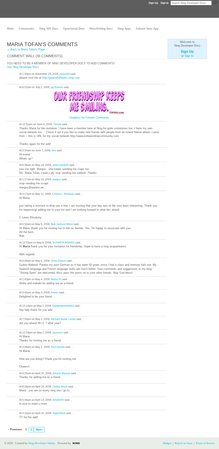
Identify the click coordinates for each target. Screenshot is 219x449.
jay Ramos (57, 87)
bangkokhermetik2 (63, 305)
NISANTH (58, 399)
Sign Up (153, 3)
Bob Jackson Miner (62, 224)
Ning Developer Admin (41, 443)
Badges (167, 443)
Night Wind (59, 413)
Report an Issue (183, 443)
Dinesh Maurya (61, 373)
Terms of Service (205, 443)
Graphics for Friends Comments (89, 117)
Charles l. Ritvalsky (63, 193)
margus (56, 179)
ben (54, 150)
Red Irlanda (58, 346)
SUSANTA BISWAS (63, 242)
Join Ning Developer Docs (23, 67)
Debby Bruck (60, 386)
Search (215, 3)
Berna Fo (56, 279)
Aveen (54, 292)
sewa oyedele (60, 165)
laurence (57, 332)
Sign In (164, 3)
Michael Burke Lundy (63, 319)
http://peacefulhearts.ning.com (61, 77)
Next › (39, 429)
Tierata (57, 124)
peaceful (65, 73)
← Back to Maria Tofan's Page (26, 49)
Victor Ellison (58, 260)
